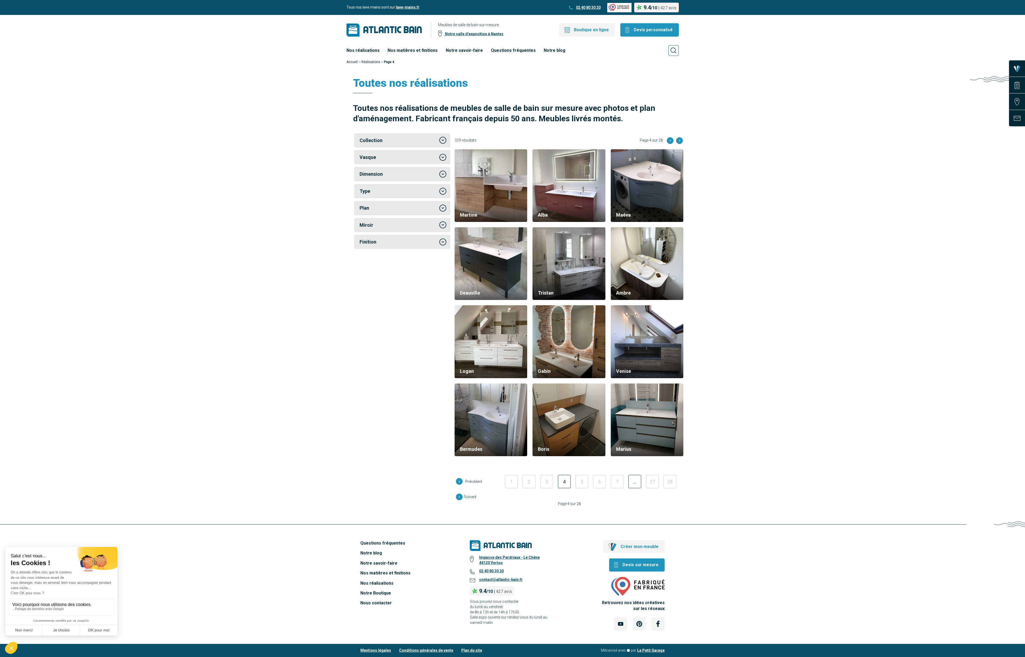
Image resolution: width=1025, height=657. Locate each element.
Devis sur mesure (640, 564)
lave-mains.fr (408, 7)
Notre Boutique (375, 593)
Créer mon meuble (640, 546)
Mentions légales (375, 650)
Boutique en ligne (591, 29)
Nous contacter (376, 602)
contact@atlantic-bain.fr (501, 579)
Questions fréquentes (513, 50)
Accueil (352, 62)
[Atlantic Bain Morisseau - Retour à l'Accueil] (384, 30)
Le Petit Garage (651, 650)
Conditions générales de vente (426, 650)
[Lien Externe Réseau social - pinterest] (639, 624)
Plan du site (471, 650)
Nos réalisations (363, 50)
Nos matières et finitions (413, 50)
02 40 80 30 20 (588, 7)
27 (652, 481)
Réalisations (370, 62)
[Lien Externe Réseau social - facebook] (658, 624)
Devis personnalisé (653, 29)
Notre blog (554, 50)
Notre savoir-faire (464, 50)
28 (670, 481)
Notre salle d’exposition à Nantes (473, 34)
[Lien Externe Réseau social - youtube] (620, 624)
